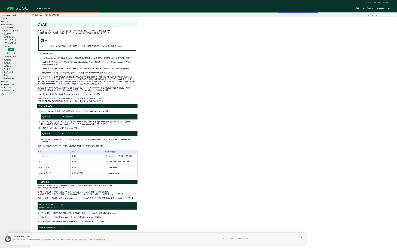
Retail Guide (6, 88)
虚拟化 (6, 75)
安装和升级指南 (7, 25)
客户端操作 (7, 69)
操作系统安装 (8, 72)
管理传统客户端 (10, 43)
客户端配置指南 (7, 28)
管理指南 (5, 82)
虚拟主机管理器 (9, 78)
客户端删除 (7, 66)
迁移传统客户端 (10, 56)
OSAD (11, 50)
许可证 (4, 18)
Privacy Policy (100, 240)
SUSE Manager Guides (9, 15)
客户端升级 (7, 63)
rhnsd (8, 46)
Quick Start (6, 21)
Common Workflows (9, 91)
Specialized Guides (9, 94)
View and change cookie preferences (235, 238)
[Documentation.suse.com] (33, 15)
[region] (157, 239)
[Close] (301, 237)
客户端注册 (7, 60)
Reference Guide (8, 85)
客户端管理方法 (9, 37)
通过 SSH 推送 (12, 53)
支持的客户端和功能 (11, 31)
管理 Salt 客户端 (10, 40)
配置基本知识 (8, 34)
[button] (8, 239)
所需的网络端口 (98, 101)
